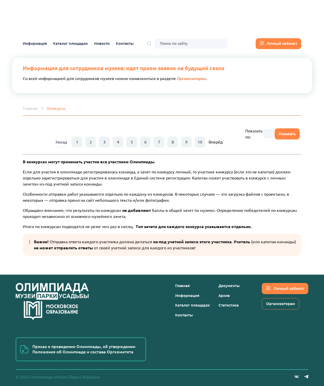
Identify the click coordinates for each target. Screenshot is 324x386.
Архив (224, 295)
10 (200, 142)
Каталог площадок (70, 43)
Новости (102, 43)
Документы (229, 285)
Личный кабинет (282, 43)
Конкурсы (56, 108)
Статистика (228, 305)
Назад (61, 142)
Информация (35, 43)
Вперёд (215, 142)
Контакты (125, 43)
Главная (30, 108)
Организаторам (191, 78)
